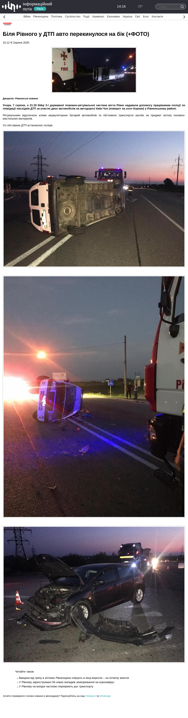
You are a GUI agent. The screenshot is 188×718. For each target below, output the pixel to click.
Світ (137, 16)
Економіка (113, 16)
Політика (56, 16)
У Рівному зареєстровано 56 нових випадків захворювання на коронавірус (66, 682)
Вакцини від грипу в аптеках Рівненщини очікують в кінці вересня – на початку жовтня (74, 677)
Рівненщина (40, 16)
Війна (27, 16)
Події (86, 16)
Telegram (91, 696)
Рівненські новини (26, 98)
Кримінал (98, 16)
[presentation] (4, 16)
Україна (127, 16)
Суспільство (72, 16)
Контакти (157, 16)
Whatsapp (105, 696)
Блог (146, 16)
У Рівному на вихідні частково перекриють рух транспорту (56, 686)
